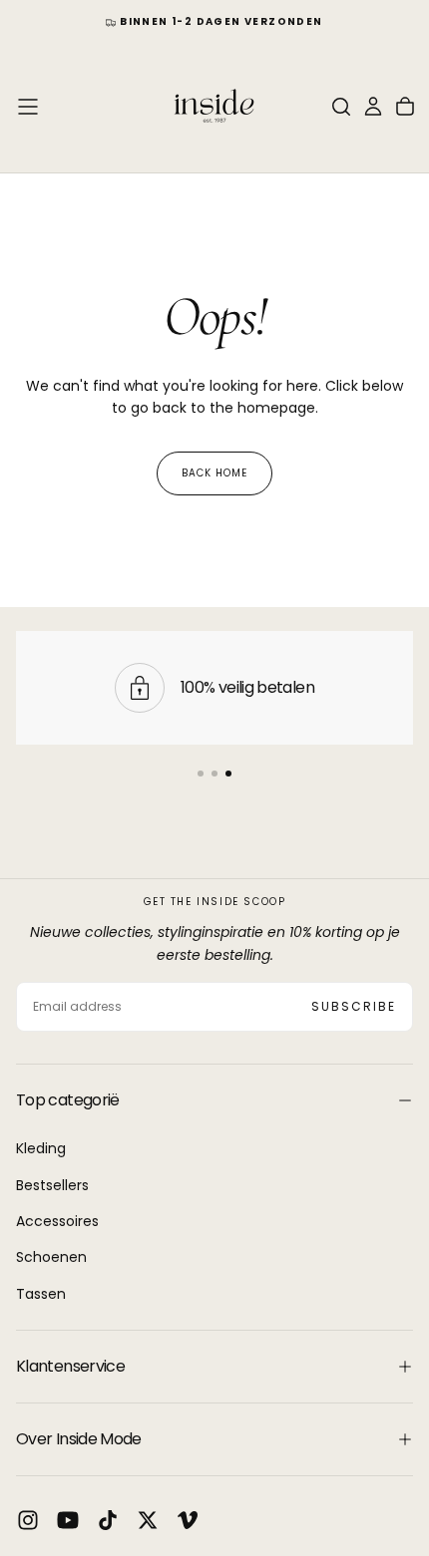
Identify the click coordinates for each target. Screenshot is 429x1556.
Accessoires (57, 1221)
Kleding (41, 1148)
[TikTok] (108, 1520)
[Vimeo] (188, 1520)
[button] (28, 107)
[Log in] (373, 107)
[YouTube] (68, 1520)
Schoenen (51, 1257)
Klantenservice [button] (70, 1366)
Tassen (41, 1294)
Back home (214, 473)
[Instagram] (28, 1520)
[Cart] (405, 107)
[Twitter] (148, 1520)
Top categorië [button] (68, 1100)
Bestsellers (52, 1185)
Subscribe (353, 1006)
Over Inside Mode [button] (79, 1438)
